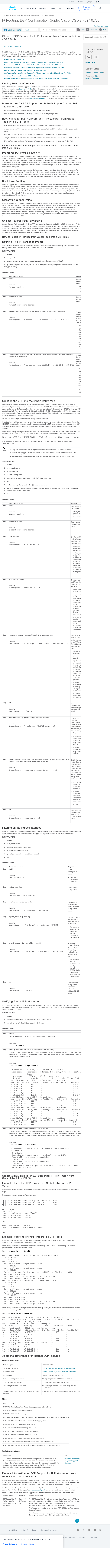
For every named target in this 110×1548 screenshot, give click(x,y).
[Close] (60, 1538)
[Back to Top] (77, 1520)
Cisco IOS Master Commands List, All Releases (58, 1368)
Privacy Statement (10, 1544)
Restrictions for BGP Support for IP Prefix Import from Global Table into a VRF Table (33, 65)
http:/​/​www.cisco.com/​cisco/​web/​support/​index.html (72, 1461)
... (2, 15)
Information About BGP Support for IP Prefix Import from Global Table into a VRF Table (34, 68)
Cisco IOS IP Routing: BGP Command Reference (59, 1372)
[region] (31, 1541)
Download (93, 30)
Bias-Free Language (101, 26)
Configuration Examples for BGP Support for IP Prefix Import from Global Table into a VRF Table (37, 73)
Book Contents (14, 30)
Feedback (91, 62)
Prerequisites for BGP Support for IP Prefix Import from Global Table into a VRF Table (33, 62)
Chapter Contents (13, 46)
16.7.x (26, 30)
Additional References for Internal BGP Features (21, 76)
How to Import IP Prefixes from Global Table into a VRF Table (25, 70)
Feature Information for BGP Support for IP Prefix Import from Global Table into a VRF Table (36, 78)
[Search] (42, 31)
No (96, 57)
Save (82, 30)
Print (104, 30)
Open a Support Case (94, 73)
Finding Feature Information (14, 59)
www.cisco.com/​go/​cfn (37, 98)
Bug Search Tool (25, 89)
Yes (88, 57)
